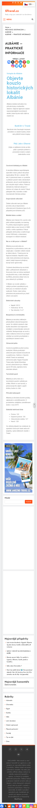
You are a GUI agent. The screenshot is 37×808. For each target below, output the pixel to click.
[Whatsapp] (28, 62)
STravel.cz (12, 11)
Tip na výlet (9, 737)
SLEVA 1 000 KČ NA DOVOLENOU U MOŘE (18, 652)
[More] (24, 66)
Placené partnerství (12, 729)
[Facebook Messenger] (20, 66)
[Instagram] (13, 66)
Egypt (8, 709)
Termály (8, 733)
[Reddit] (16, 62)
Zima (7, 741)
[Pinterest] (24, 62)
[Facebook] (9, 62)
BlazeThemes (18, 799)
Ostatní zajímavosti (12, 725)
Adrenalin (9, 700)
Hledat (7, 498)
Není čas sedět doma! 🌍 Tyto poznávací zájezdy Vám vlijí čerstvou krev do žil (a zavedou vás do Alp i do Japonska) (19, 672)
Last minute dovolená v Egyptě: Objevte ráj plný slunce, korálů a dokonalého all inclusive (19, 644)
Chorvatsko (9, 704)
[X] (13, 62)
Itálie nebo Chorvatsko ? (14, 666)
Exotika (8, 713)
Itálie (7, 717)
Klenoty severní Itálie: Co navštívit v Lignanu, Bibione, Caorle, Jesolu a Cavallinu (18, 659)
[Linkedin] (20, 62)
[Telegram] (16, 66)
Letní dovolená (10, 721)
